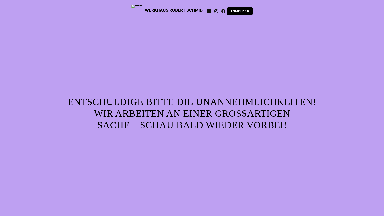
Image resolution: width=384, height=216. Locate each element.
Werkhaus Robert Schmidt (175, 10)
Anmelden (239, 11)
